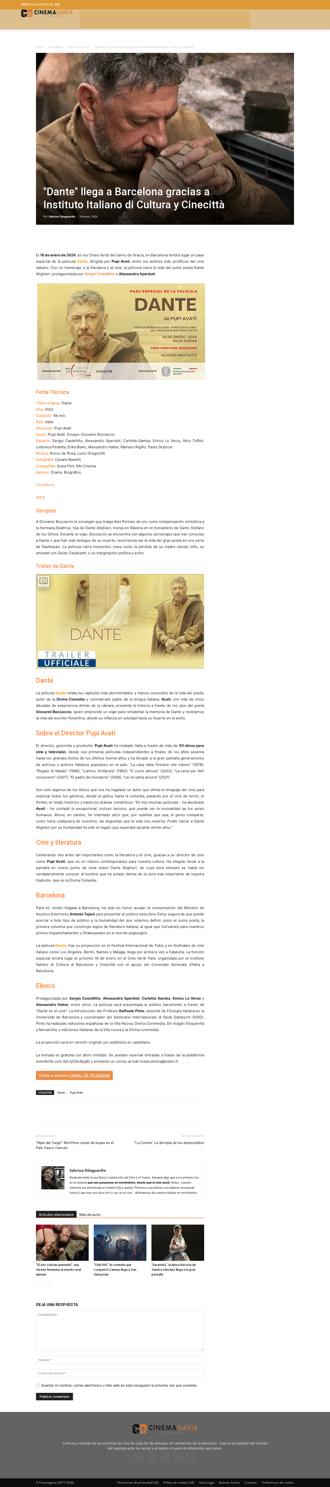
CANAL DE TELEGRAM (90, 1075)
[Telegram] (74, 238)
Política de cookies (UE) (178, 1482)
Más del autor (90, 1215)
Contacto (250, 1482)
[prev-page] (39, 1284)
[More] (97, 238)
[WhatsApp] (85, 238)
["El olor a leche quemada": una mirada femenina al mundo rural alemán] (62, 1243)
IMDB (40, 497)
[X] (52, 238)
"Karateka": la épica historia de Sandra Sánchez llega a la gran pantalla (173, 1269)
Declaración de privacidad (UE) (138, 1482)
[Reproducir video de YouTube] (120, 621)
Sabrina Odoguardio (62, 216)
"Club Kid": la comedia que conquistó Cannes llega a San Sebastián (115, 1269)
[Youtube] (191, 1457)
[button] (273, 4)
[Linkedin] (63, 238)
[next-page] (47, 1284)
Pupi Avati (76, 1092)
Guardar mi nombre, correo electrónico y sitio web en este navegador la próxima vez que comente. (119, 1385)
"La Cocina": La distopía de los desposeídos (169, 1143)
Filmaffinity (45, 485)
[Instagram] (152, 1457)
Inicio (39, 47)
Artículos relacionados (56, 1215)
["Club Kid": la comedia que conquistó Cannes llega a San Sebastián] (120, 1243)
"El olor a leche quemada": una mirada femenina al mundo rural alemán (58, 1269)
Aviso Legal (206, 1482)
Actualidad (55, 47)
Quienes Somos (229, 1482)
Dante (61, 1092)
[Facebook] (41, 238)
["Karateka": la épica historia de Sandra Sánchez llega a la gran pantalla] (177, 1243)
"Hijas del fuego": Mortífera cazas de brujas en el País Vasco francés (75, 1145)
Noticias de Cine (79, 47)
